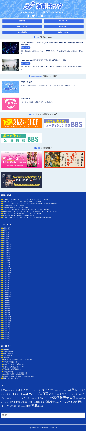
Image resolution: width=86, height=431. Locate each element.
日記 (42, 402)
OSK (8, 390)
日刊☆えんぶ (63, 26)
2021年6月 (6, 280)
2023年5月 (6, 234)
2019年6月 (6, 329)
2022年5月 (6, 258)
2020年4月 (6, 309)
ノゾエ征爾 (41, 393)
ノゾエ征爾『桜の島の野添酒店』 (12, 369)
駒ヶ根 (40, 406)
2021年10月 (7, 272)
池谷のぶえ (66, 401)
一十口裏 (21, 398)
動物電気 (69, 397)
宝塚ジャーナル (64, 21)
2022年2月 (6, 264)
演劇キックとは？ (63, 32)
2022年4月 (6, 260)
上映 (27, 398)
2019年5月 (6, 331)
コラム (73, 389)
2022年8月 (6, 252)
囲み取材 (13, 402)
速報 (28, 406)
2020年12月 (7, 292)
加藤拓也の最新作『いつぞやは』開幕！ (16, 207)
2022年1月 (6, 266)
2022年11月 (7, 246)
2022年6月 (6, 256)
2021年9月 (6, 274)
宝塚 (18, 402)
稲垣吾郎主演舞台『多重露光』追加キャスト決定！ (20, 215)
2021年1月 (6, 290)
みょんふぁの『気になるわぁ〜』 (12, 363)
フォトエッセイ (57, 393)
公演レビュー (43, 398)
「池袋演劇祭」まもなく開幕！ (13, 205)
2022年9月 (6, 250)
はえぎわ (23, 389)
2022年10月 (7, 248)
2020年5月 (6, 307)
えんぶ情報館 (22, 32)
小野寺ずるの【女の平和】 (10, 361)
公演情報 (56, 397)
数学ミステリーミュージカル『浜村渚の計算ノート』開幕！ (23, 201)
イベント (32, 390)
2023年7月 (6, 230)
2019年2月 (6, 337)
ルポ (8, 398)
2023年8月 (6, 228)
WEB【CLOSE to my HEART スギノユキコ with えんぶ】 (19, 359)
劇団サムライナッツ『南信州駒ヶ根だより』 (15, 374)
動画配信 (79, 398)
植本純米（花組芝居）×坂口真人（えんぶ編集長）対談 (18, 376)
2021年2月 (6, 288)
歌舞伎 (57, 402)
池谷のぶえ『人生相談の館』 (11, 368)
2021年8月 (6, 276)
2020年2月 (6, 313)
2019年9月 (6, 323)
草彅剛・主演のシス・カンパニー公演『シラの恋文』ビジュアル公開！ (26, 199)
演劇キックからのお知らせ (12, 378)
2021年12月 (7, 268)
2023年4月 (6, 236)
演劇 (75, 402)
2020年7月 (6, 302)
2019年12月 (7, 317)
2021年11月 (7, 270)
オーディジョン (63, 390)
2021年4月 (6, 284)
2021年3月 (6, 286)
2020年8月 (6, 300)
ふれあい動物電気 (8, 371)
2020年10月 (7, 296)
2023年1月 (6, 242)
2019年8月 (6, 325)
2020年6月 (6, 304)
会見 (36, 398)
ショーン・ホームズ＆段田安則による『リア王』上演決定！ (23, 213)
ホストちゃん (71, 394)
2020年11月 (7, 294)
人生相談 (31, 398)
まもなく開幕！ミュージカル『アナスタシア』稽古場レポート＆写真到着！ (28, 217)
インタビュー (44, 389)
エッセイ (56, 390)
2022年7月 (6, 254)
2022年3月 (6, 262)
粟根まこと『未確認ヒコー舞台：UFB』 (14, 364)
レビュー (13, 398)
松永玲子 (50, 401)
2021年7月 (6, 278)
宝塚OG (24, 402)
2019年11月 (7, 319)
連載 (34, 405)
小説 (34, 402)
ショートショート (15, 394)
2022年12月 (7, 244)
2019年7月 (6, 327)
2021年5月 (6, 282)
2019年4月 (6, 333)
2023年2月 (6, 240)
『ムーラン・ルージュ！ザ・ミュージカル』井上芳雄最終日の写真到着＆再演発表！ (31, 203)
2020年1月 (6, 315)
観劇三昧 (15, 406)
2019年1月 (6, 339)
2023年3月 (6, 238)
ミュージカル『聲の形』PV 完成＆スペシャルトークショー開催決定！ (27, 209)
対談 (30, 401)
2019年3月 (6, 335)
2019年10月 (7, 321)
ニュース (28, 393)
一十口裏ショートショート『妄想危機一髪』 (15, 373)
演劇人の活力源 (22, 26)
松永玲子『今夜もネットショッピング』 (14, 366)
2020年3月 (6, 311)
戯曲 (38, 401)
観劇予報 (22, 21)
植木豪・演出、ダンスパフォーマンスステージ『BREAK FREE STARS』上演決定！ (31, 211)
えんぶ (14, 390)
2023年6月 (6, 232)
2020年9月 (6, 298)
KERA (4, 390)
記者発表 (23, 406)
